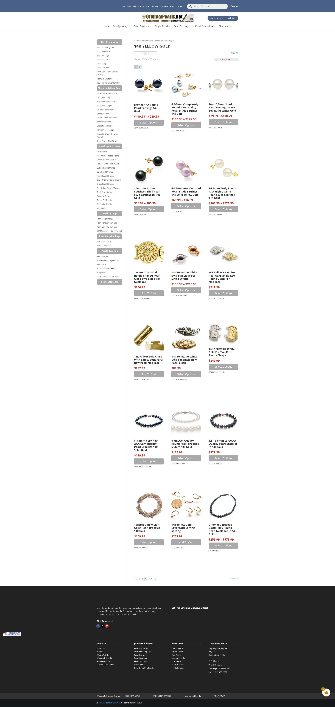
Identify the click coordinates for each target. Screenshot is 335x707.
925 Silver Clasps (104, 241)
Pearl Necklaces (104, 51)
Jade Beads (102, 208)
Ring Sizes (101, 272)
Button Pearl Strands (106, 168)
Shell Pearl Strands (105, 192)
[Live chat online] (12, 633)
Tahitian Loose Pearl (106, 130)
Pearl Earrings (103, 55)
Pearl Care (101, 264)
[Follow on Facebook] (98, 626)
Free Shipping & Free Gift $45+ (223, 18)
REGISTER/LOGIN (167, 6)
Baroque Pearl (103, 113)
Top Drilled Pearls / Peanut (108, 188)
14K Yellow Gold (161, 41)
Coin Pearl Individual (106, 109)
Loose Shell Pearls (105, 126)
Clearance (224, 26)
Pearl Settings (181, 26)
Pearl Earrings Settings (107, 227)
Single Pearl (161, 26)
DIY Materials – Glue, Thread (109, 231)
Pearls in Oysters (104, 79)
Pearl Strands (141, 26)
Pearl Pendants (103, 59)
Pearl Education (204, 26)
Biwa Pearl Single (104, 105)
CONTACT (179, 6)
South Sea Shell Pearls (106, 268)
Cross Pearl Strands (105, 184)
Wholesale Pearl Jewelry (107, 260)
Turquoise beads (104, 204)
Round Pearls (102, 151)
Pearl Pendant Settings (107, 223)
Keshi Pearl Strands (105, 176)
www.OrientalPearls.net (109, 703)
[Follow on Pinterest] (107, 626)
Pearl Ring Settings (105, 219)
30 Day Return (152, 6)
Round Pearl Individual (107, 93)
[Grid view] (136, 67)
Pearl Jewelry (120, 26)
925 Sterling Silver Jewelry (108, 83)
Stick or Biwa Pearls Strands (109, 180)
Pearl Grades (102, 256)
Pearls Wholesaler (135, 6)
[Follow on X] (102, 626)
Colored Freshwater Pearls (108, 276)
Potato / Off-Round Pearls (108, 164)
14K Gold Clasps (104, 245)
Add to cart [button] (149, 293)
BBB (123, 6)
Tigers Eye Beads (104, 200)
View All (234, 53)
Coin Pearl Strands (105, 172)
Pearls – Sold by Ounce (107, 117)
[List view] (140, 67)
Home (106, 26)
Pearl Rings (102, 63)
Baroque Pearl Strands (107, 159)
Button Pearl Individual (107, 101)
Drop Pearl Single (104, 97)
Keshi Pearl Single (105, 121)
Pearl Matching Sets (105, 47)
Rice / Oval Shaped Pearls (108, 156)
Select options (149, 122)
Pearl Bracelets (103, 67)
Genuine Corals (103, 196)
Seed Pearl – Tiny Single (107, 141)
